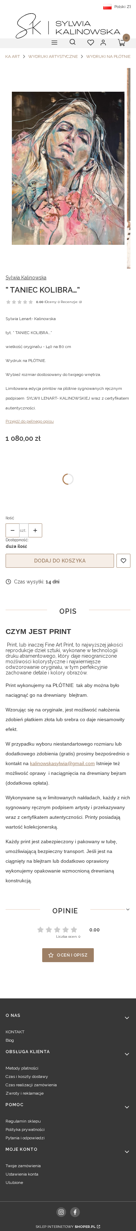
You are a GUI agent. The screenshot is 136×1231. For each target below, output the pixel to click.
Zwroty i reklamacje (25, 1093)
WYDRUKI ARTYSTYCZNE (53, 56)
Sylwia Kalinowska (26, 277)
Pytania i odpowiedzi (25, 1137)
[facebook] (75, 1212)
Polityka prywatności (25, 1129)
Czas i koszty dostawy (27, 1076)
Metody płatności (22, 1068)
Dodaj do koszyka (60, 561)
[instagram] (61, 1212)
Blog (10, 1040)
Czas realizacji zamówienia (31, 1084)
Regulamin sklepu (23, 1121)
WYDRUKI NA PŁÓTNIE (108, 56)
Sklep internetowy (66, 1227)
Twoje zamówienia (23, 1165)
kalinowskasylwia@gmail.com (62, 763)
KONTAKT (15, 1031)
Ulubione (14, 1182)
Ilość (10, 517)
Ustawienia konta (22, 1174)
